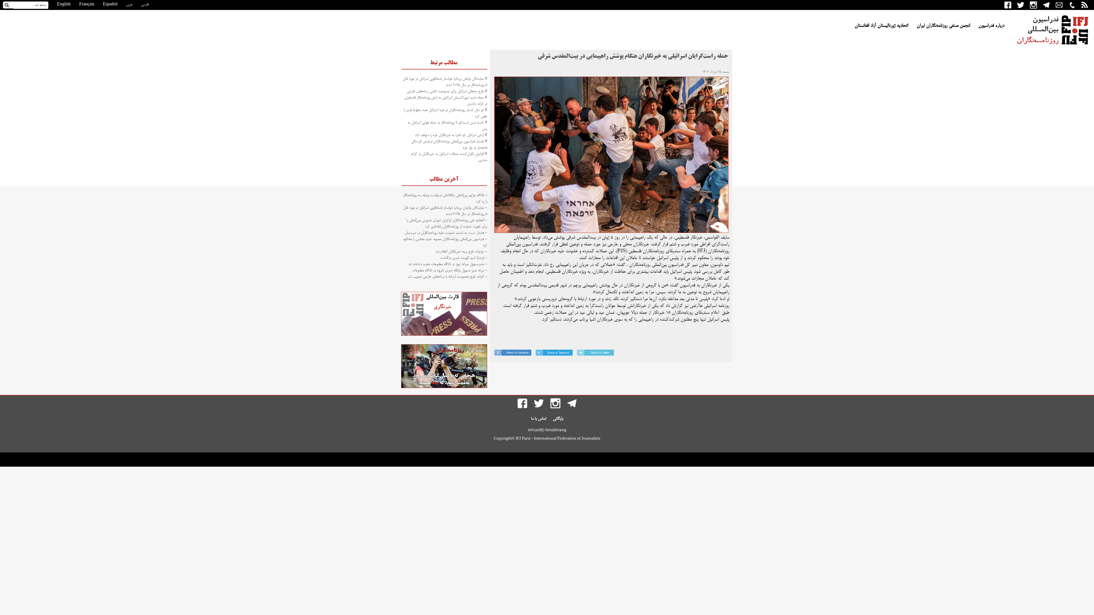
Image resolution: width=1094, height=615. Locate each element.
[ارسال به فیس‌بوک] (512, 354)
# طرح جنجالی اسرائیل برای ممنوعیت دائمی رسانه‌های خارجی (447, 91)
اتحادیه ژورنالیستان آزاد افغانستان (881, 26)
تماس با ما (538, 418)
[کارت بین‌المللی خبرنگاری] (444, 335)
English (64, 4)
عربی (129, 4)
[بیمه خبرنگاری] (444, 387)
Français (86, 4)
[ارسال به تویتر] (595, 354)
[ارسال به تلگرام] (554, 354)
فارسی (145, 4)
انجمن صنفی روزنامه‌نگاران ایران (943, 26)
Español (110, 4)
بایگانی (558, 418)
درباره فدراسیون (991, 26)
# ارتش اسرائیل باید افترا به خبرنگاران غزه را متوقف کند (451, 135)
